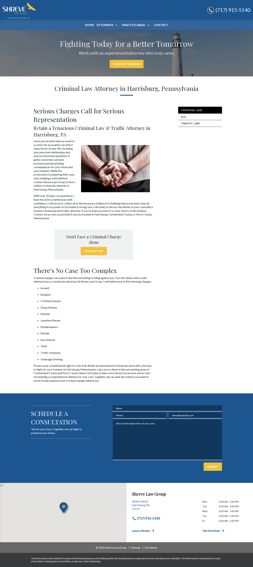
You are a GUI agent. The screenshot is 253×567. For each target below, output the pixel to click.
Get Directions (211, 530)
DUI (183, 116)
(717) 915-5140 (148, 518)
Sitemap (135, 547)
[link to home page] (19, 10)
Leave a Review (141, 530)
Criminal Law (191, 110)
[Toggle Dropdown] (117, 25)
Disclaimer (151, 547)
